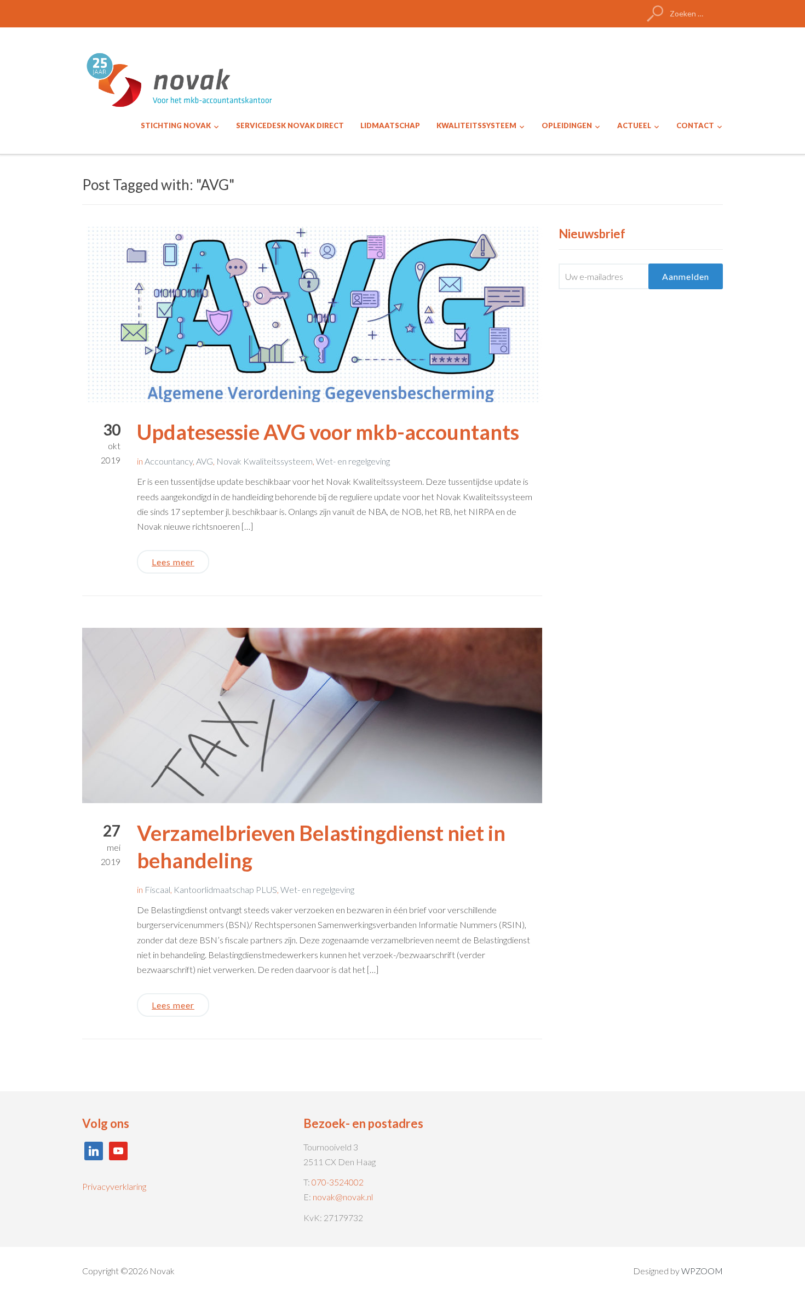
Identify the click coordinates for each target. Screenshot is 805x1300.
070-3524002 (338, 1182)
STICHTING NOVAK (176, 125)
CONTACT (695, 125)
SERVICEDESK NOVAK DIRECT (290, 125)
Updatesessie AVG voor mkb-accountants (328, 431)
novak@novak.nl (343, 1197)
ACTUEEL (634, 125)
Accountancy (169, 461)
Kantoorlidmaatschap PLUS (225, 889)
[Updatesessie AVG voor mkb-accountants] (312, 313)
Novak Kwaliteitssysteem (264, 461)
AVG (204, 461)
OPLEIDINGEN (567, 125)
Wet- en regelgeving (353, 461)
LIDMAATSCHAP (390, 125)
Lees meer (173, 562)
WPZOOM (702, 1270)
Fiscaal (157, 889)
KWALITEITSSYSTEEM (476, 125)
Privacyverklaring (114, 1186)
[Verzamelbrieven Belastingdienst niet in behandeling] (312, 714)
